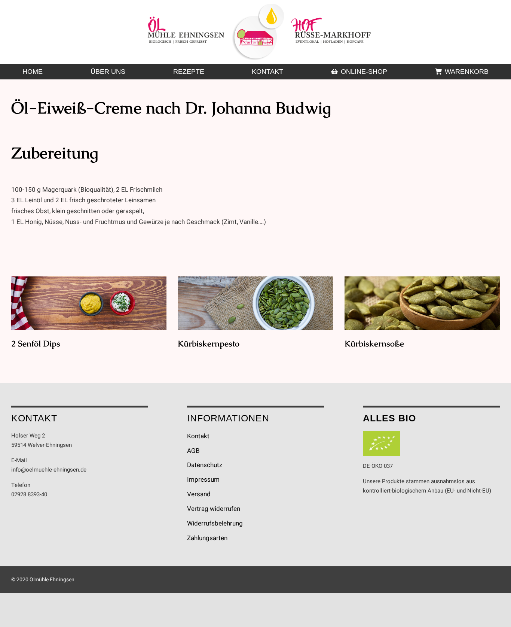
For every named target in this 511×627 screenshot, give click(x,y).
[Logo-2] (259, 7)
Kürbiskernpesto (255, 303)
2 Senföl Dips (89, 303)
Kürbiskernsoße (422, 303)
